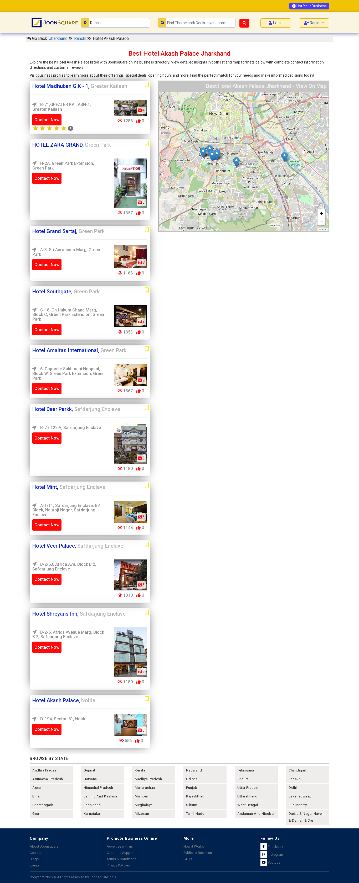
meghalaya (144, 805)
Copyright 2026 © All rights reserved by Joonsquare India (73, 877)
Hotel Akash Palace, (63, 700)
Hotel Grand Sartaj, (68, 231)
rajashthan (195, 796)
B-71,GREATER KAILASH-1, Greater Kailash (61, 107)
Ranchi (80, 38)
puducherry (298, 805)
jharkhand (92, 805)
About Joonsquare (44, 846)
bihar (36, 796)
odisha (192, 779)
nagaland (194, 770)
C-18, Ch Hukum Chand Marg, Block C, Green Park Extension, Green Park (68, 315)
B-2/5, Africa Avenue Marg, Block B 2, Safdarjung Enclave (68, 634)
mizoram (142, 814)
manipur (141, 796)
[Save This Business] (147, 85)
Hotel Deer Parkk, (76, 409)
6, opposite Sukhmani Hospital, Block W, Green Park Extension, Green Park (68, 373)
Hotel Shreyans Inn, (79, 614)
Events (35, 865)
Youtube (273, 862)
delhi (293, 788)
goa (35, 814)
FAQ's (187, 859)
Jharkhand (59, 38)
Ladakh (295, 779)
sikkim (191, 805)
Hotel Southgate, (66, 291)
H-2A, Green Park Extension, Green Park (63, 166)
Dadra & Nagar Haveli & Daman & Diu (306, 817)
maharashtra (145, 788)
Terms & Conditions (121, 859)
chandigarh (298, 770)
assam (38, 788)
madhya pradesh (148, 779)
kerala (140, 770)
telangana (245, 770)
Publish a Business (197, 853)
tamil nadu (195, 814)
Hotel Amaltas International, (79, 350)
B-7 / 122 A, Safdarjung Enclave (70, 427)
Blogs (34, 859)
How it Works (193, 846)
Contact (36, 853)
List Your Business (311, 6)
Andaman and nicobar (256, 814)
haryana (90, 779)
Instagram (275, 854)
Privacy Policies (118, 865)
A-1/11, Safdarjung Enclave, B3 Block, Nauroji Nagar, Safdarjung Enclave (66, 510)
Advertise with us (120, 846)
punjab (191, 788)
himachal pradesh (98, 788)
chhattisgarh (42, 805)
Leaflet (324, 229)
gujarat (89, 770)
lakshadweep (300, 796)
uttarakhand (247, 796)
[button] (236, 162)
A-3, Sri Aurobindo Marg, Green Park (66, 252)
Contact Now (46, 119)
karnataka (92, 814)
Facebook (275, 847)
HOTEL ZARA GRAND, (71, 145)
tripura (243, 779)
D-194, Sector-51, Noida (62, 718)
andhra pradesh (45, 770)
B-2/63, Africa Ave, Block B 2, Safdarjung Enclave (64, 567)
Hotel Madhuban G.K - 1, (79, 86)
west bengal (247, 805)
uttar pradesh (248, 788)
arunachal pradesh (47, 779)
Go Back (39, 38)
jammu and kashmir (100, 796)
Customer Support (121, 853)
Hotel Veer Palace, (77, 546)
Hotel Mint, (68, 487)
